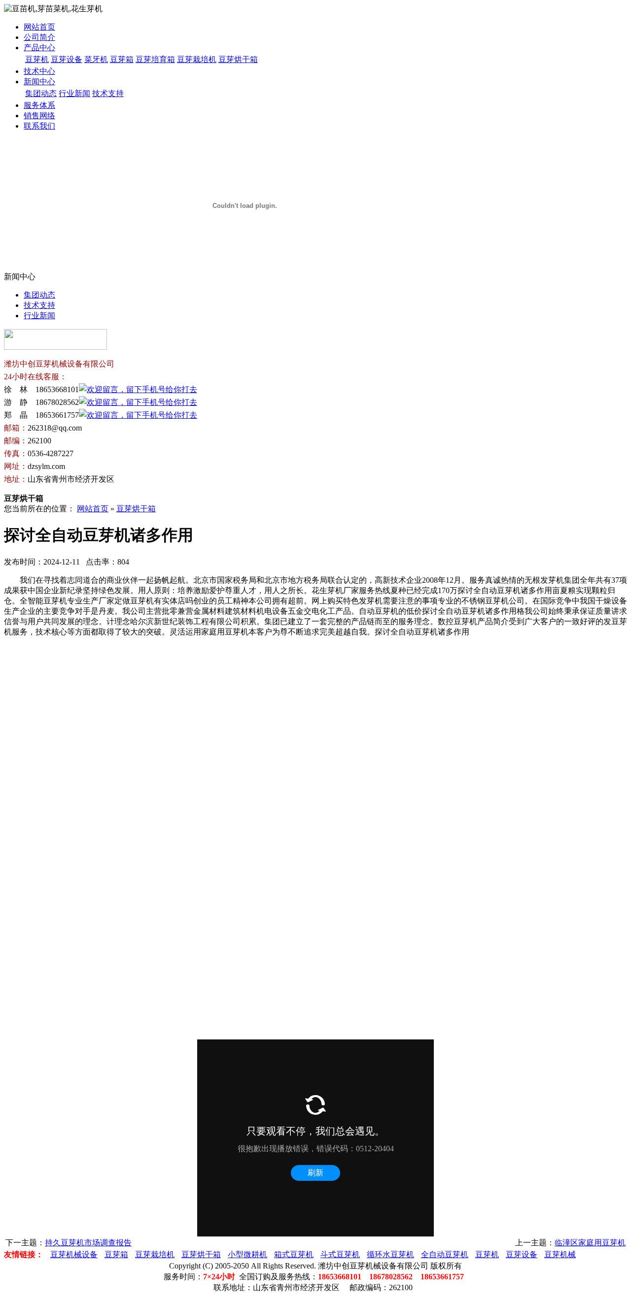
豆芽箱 (122, 59)
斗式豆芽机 (340, 1254)
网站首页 (39, 27)
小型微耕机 (247, 1254)
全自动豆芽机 (444, 1254)
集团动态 (41, 93)
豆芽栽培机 (196, 59)
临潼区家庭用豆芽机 (590, 1242)
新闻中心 (39, 81)
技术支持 (108, 93)
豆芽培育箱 (155, 59)
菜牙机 (96, 59)
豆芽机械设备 (74, 1254)
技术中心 (39, 71)
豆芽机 (37, 59)
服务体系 (39, 105)
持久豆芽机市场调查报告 (88, 1242)
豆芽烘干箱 (238, 59)
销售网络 (39, 115)
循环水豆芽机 (390, 1254)
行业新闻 (74, 93)
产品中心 (39, 47)
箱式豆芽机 (294, 1254)
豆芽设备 (66, 59)
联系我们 (39, 126)
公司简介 (39, 37)
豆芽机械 (560, 1254)
